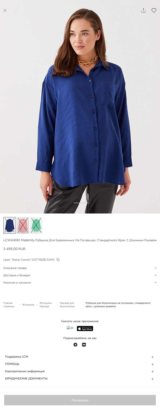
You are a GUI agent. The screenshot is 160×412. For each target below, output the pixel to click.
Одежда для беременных (67, 304)
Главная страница (8, 304)
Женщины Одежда (46, 304)
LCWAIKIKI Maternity (19, 240)
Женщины (28, 304)
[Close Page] (5, 10)
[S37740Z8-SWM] (58, 260)
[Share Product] (143, 10)
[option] (9, 225)
